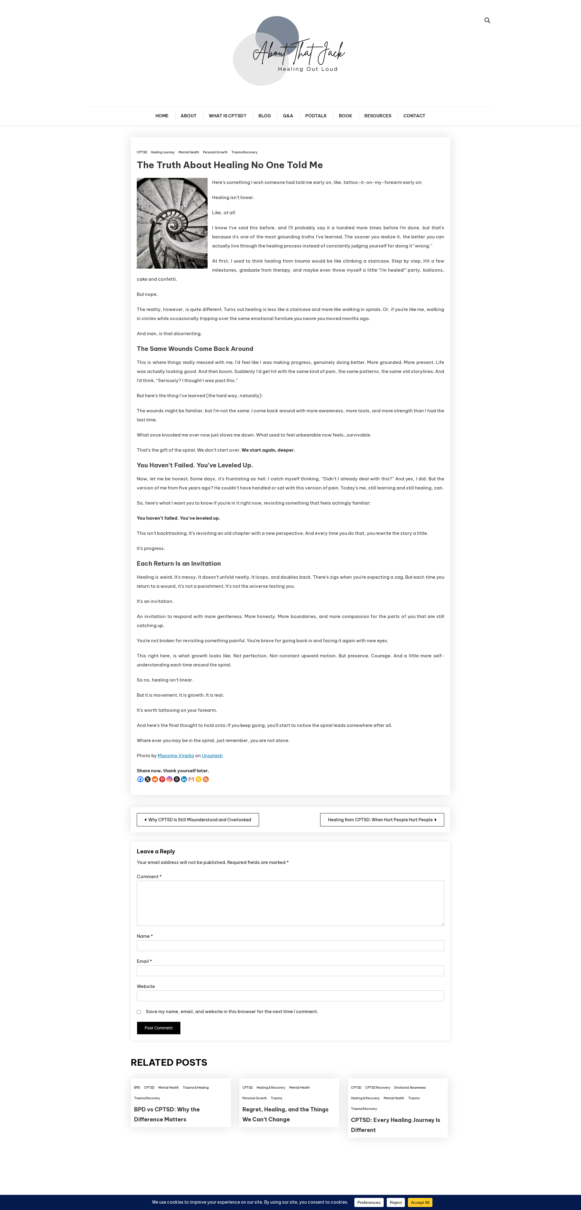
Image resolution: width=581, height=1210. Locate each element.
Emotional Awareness (410, 1088)
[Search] (487, 20)
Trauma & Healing (195, 1088)
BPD (137, 1088)
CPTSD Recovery (377, 1088)
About (189, 116)
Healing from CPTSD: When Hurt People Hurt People (380, 819)
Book (345, 116)
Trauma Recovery (244, 152)
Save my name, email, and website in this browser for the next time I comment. (232, 1011)
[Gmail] (191, 779)
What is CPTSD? (227, 116)
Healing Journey (163, 152)
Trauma (276, 1098)
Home (162, 116)
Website (146, 986)
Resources (377, 116)
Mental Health (189, 152)
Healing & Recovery (271, 1088)
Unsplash (212, 755)
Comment (149, 876)
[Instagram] (169, 779)
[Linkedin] (184, 779)
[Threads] (177, 779)
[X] (148, 779)
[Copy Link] (198, 779)
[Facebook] (140, 779)
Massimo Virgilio (176, 755)
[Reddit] (155, 779)
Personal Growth (215, 152)
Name (145, 936)
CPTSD (142, 152)
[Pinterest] (162, 779)
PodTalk (316, 116)
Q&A (288, 116)
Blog (264, 116)
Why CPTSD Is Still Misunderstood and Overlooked (199, 819)
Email (144, 961)
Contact (414, 116)
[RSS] (206, 779)
